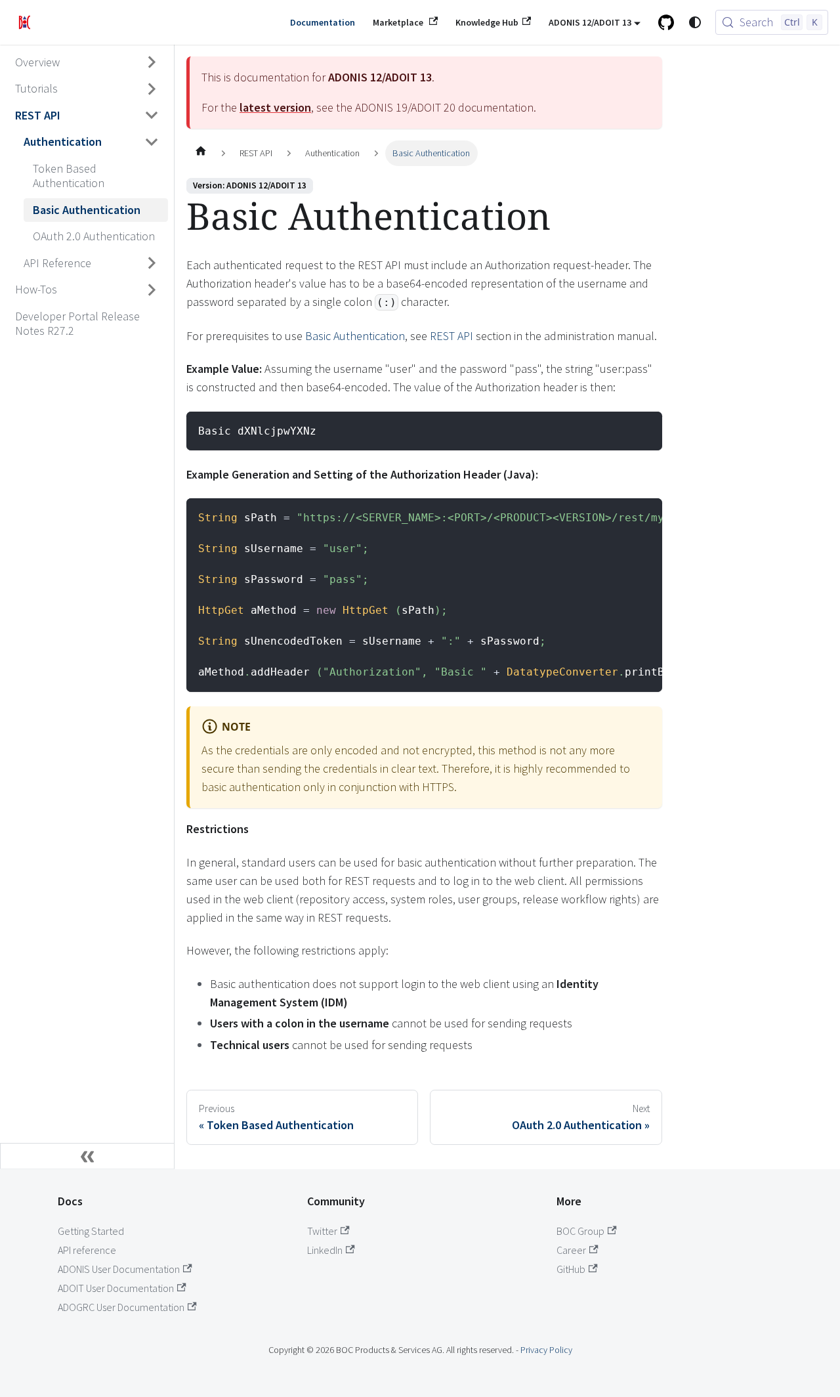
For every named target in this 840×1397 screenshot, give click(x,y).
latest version (275, 107)
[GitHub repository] (666, 22)
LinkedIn (325, 1250)
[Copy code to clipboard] (644, 430)
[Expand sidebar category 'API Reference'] (152, 263)
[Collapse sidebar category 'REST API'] (152, 115)
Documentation (322, 22)
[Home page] (200, 153)
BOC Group (580, 1230)
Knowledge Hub (486, 22)
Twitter (322, 1230)
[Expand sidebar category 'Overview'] (152, 62)
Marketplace (399, 22)
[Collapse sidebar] (87, 1156)
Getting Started (91, 1230)
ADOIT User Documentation (116, 1288)
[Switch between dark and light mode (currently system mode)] (695, 22)
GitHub (570, 1269)
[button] (87, 88)
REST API (451, 335)
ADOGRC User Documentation (121, 1307)
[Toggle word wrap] (616, 516)
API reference (87, 1250)
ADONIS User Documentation (119, 1269)
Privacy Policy (546, 1350)
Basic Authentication (355, 335)
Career (571, 1250)
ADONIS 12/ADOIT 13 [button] (590, 22)
